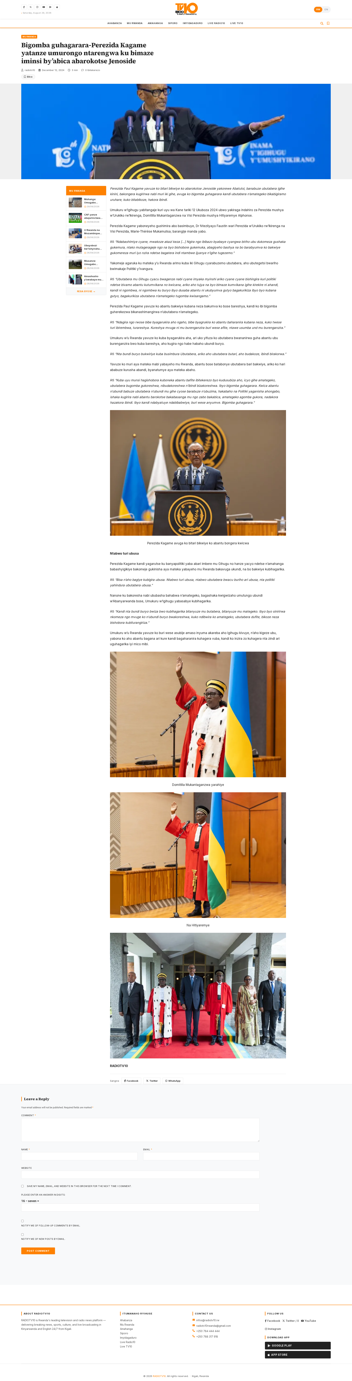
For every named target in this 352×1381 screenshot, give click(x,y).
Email (147, 1149)
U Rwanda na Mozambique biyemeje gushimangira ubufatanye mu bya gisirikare (93, 232)
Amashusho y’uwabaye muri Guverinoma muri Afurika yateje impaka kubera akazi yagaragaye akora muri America (93, 278)
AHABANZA (114, 23)
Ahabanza (126, 1320)
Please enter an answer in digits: (43, 1194)
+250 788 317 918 (207, 1336)
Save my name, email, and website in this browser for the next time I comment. (79, 1186)
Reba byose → (86, 291)
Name (25, 1149)
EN (326, 9)
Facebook (132, 1080)
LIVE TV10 (236, 23)
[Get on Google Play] (50, 7)
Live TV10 (126, 1346)
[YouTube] (44, 7)
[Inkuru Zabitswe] (328, 23)
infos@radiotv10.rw (207, 1320)
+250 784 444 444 (208, 1331)
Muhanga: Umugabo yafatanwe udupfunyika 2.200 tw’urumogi (91, 201)
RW (318, 9)
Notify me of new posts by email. (43, 1239)
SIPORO (173, 23)
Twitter (153, 1080)
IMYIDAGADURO (193, 23)
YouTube (310, 1320)
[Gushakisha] (322, 23)
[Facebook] (24, 7)
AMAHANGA (155, 23)
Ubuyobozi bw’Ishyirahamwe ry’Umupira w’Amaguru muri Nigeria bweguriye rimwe (94, 247)
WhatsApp (174, 1080)
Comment (28, 1115)
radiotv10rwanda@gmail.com (213, 1325)
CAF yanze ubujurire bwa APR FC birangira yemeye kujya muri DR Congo (93, 216)
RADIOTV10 (159, 1376)
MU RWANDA (134, 23)
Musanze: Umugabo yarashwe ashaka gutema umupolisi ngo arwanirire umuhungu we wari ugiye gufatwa (93, 262)
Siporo (124, 1333)
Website (26, 1168)
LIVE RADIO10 (216, 23)
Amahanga (126, 1328)
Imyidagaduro (128, 1337)
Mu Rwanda (127, 1324)
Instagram (274, 1328)
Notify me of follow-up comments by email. (50, 1225)
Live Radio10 (127, 1342)
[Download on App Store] (57, 7)
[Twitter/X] (30, 7)
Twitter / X (292, 1320)
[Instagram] (37, 7)
